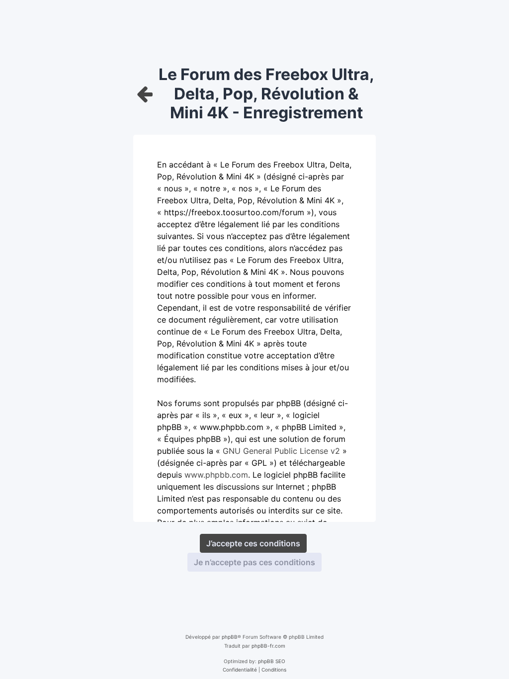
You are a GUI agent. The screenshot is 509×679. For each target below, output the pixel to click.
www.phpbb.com (216, 475)
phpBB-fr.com (268, 646)
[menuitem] (240, 669)
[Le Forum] (145, 94)
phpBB (230, 637)
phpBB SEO (271, 661)
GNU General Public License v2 (281, 451)
